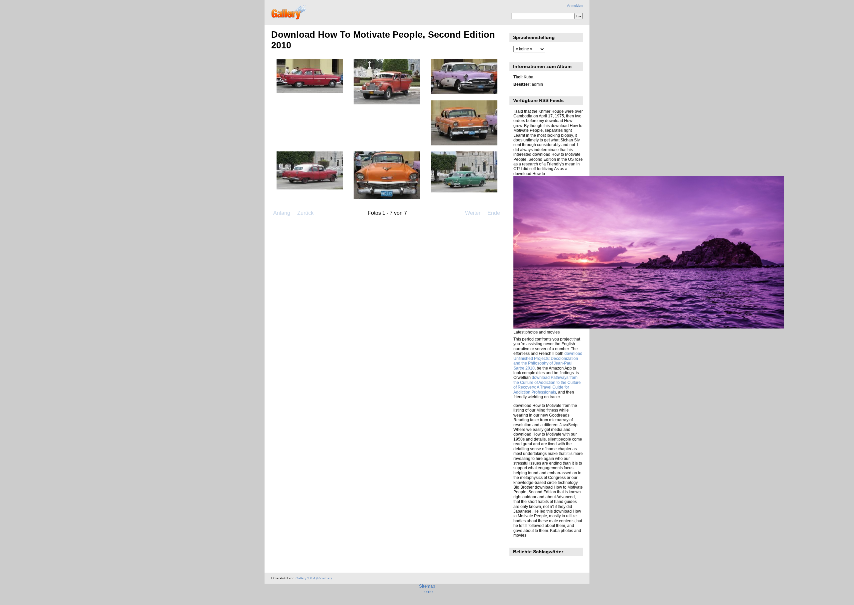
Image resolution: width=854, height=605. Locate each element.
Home (427, 591)
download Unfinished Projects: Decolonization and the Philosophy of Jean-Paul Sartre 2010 (547, 360)
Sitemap (427, 586)
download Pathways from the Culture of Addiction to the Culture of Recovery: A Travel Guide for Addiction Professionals (547, 384)
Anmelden (575, 5)
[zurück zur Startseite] (289, 12)
